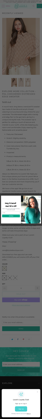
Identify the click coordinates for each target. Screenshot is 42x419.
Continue (11, 215)
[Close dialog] (40, 197)
